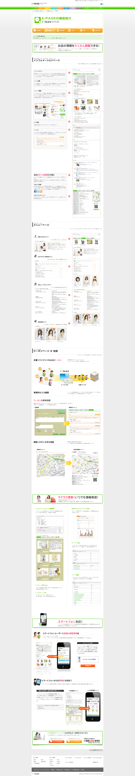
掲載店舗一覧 (95, 762)
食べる (51, 759)
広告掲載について (49, 10)
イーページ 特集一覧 (87, 757)
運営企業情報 (67, 769)
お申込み (97, 30)
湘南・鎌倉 (43, 761)
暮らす (51, 761)
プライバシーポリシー (45, 769)
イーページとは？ (78, 757)
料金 (85, 30)
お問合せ (82, 769)
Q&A (73, 30)
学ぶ (51, 763)
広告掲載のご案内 (59, 769)
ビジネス (52, 765)
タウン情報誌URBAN (75, 769)
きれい (59, 761)
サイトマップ (36, 769)
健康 (58, 763)
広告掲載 (38, 30)
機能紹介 (50, 30)
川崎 (42, 759)
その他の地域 (36, 763)
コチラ (89, 637)
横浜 (35, 759)
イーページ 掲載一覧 (69, 762)
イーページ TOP (68, 757)
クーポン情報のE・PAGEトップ (38, 10)
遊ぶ (58, 759)
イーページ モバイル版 (97, 757)
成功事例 (62, 30)
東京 (35, 761)
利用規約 (52, 769)
